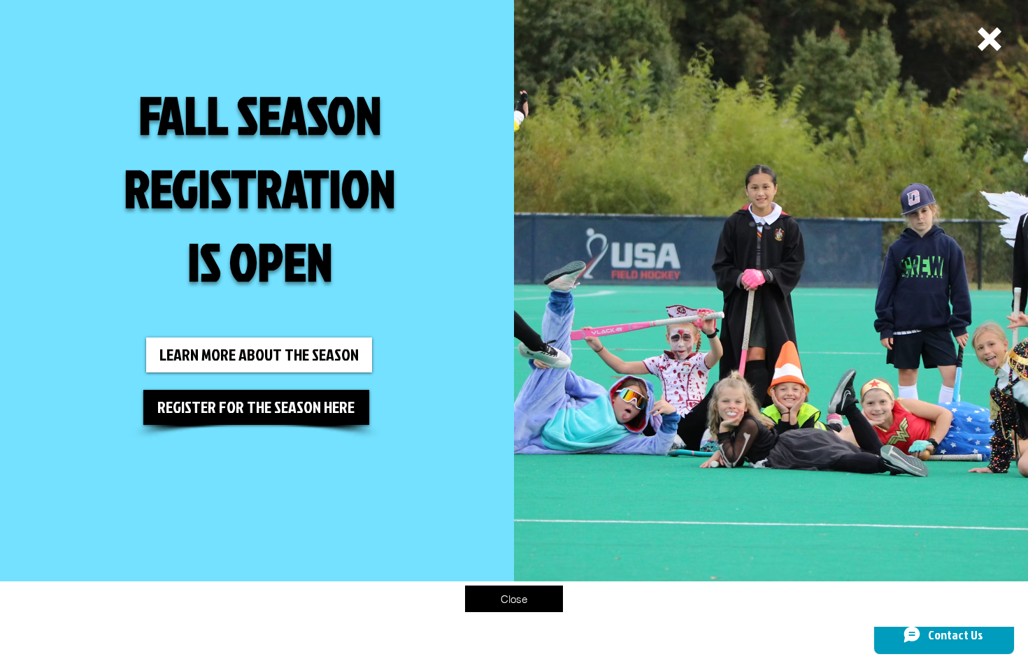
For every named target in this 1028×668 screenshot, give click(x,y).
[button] (989, 39)
